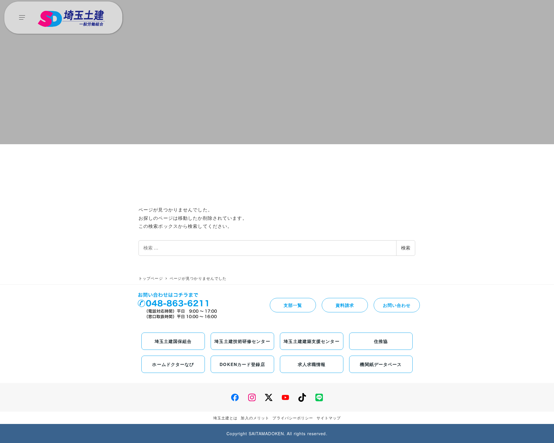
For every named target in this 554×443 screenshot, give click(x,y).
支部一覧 (293, 305)
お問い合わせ (397, 305)
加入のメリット (255, 418)
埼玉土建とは (225, 418)
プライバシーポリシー (292, 418)
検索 (405, 247)
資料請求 (345, 305)
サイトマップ (329, 418)
